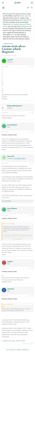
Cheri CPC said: (7, 223)
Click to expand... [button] (18, 239)
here (12, 35)
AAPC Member (24, 20)
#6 (32, 268)
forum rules (24, 16)
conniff (5, 55)
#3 (32, 131)
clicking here (24, 26)
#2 (32, 112)
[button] (3, 8)
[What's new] (28, 7)
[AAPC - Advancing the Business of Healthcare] (17, 3)
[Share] (30, 67)
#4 (32, 163)
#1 (32, 66)
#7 (32, 295)
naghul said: (7, 304)
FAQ (9, 16)
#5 (32, 215)
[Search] (3, 3)
